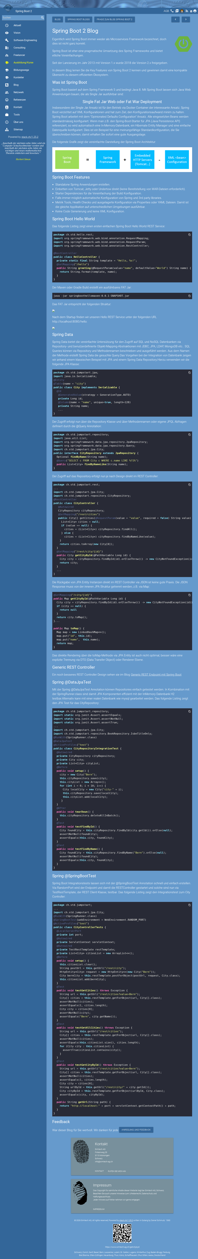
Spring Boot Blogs (79, 19)
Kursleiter (14, 77)
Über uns (14, 122)
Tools (12, 115)
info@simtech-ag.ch (104, 1161)
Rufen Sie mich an (117, 1171)
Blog (16, 84)
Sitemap (18, 129)
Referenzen (15, 100)
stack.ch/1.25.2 (30, 136)
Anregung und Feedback (136, 1129)
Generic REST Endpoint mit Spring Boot (156, 674)
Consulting (15, 48)
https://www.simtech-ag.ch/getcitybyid (122, 1247)
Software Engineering (21, 40)
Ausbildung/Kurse (19, 62)
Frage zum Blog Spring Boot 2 (114, 19)
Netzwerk (14, 92)
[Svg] (182, 11)
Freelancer (15, 55)
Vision (12, 33)
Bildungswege (17, 70)
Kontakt (13, 107)
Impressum (98, 1209)
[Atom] (191, 11)
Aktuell (13, 25)
